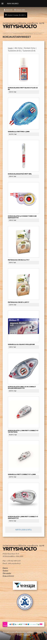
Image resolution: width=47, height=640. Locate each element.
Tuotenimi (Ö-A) (29, 50)
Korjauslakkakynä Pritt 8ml (20, 174)
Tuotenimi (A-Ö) (14, 50)
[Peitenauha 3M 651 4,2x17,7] (23, 284)
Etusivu (5, 568)
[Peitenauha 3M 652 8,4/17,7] (23, 241)
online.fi (27, 634)
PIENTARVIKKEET (29, 34)
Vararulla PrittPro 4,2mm (18, 132)
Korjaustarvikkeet (38, 34)
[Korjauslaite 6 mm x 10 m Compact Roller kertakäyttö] (23, 368)
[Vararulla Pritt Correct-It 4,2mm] (23, 456)
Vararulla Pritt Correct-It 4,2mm (22, 474)
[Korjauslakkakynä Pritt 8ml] (23, 155)
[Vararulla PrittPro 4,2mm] (23, 113)
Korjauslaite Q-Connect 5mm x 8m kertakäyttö (22, 217)
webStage (30, 632)
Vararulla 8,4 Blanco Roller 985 (21, 344)
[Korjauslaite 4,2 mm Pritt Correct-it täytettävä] (23, 412)
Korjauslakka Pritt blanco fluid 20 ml (23, 88)
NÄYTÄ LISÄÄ (23, 529)
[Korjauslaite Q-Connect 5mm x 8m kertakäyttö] (23, 198)
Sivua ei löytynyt (8, 576)
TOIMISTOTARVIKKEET (18, 34)
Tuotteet (5, 570)
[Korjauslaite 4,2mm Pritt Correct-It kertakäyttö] (23, 498)
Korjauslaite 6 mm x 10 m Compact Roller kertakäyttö (22, 387)
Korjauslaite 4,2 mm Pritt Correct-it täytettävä (23, 431)
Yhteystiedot (7, 573)
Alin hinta (18, 48)
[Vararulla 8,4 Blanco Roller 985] (23, 326)
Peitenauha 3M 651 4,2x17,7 (18, 302)
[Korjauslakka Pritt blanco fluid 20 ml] (23, 69)
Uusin (10, 48)
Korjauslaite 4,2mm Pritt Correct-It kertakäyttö (23, 517)
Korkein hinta (29, 48)
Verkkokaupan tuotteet (7, 34)
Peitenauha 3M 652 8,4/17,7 (18, 260)
